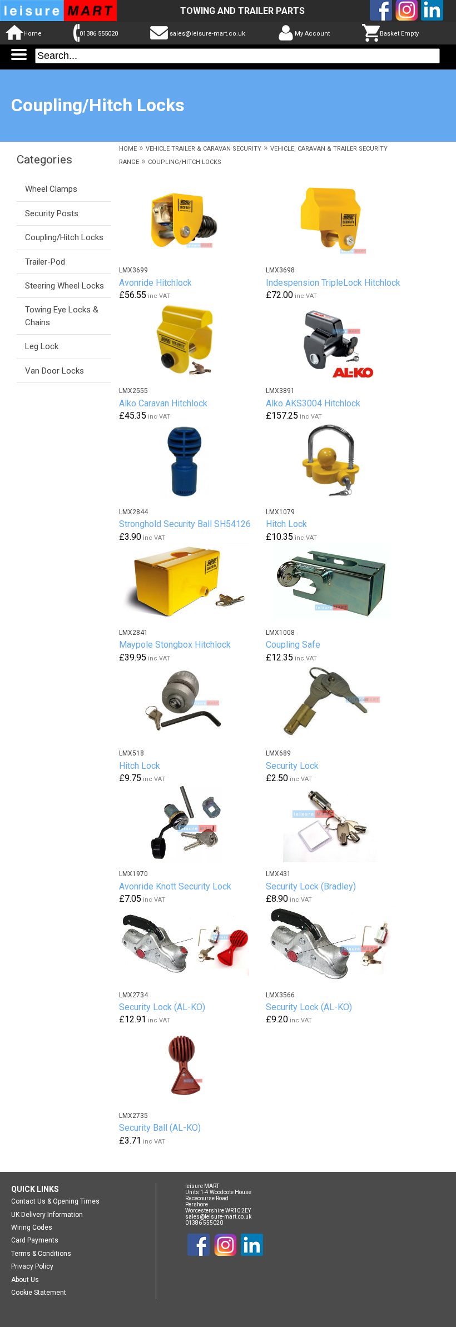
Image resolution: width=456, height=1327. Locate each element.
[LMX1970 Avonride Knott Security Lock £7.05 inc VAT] (191, 823)
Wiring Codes (31, 1227)
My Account (312, 33)
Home (32, 33)
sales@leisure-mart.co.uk (207, 33)
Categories (44, 159)
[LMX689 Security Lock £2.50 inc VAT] (338, 703)
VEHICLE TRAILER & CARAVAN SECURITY (203, 148)
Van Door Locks (54, 371)
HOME (128, 148)
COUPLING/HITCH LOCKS (184, 162)
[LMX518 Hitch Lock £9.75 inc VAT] (191, 703)
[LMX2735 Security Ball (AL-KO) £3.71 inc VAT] (191, 1065)
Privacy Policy (32, 1266)
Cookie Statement (38, 1292)
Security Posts (51, 213)
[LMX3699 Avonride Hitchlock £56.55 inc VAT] (191, 220)
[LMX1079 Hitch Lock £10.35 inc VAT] (338, 461)
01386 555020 (99, 33)
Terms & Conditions (41, 1254)
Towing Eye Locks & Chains (61, 316)
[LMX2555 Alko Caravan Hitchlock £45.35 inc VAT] (191, 340)
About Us (25, 1280)
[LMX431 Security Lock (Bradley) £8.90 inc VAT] (338, 823)
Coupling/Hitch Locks (64, 237)
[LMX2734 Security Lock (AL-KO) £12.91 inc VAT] (191, 944)
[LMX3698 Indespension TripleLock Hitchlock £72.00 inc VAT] (338, 220)
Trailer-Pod (45, 262)
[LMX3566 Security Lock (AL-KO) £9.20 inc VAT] (338, 944)
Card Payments (34, 1240)
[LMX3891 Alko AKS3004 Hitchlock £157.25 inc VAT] (338, 340)
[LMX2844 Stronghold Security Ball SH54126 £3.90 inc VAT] (191, 461)
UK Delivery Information (47, 1215)
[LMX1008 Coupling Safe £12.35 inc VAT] (338, 582)
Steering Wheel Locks (64, 286)
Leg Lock (41, 346)
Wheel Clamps (51, 189)
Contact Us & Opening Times (55, 1201)
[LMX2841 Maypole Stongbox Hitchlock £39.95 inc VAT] (191, 582)
